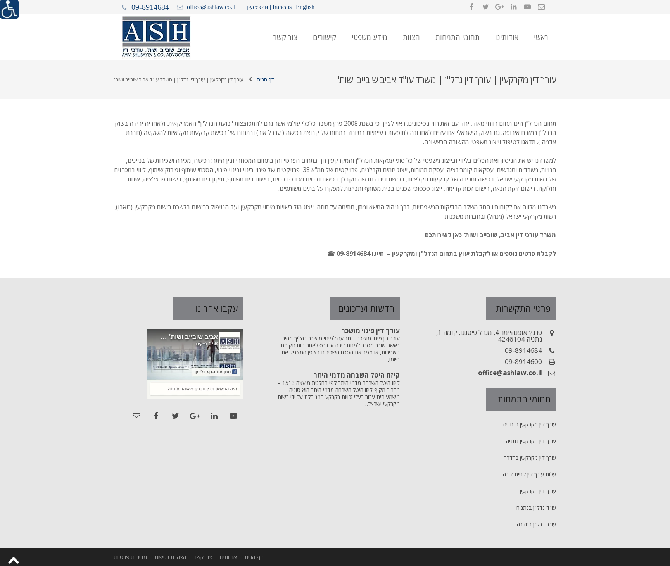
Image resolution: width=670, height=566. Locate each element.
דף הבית (265, 79)
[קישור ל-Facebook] (471, 7)
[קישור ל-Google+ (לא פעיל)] (499, 7)
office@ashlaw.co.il (211, 6)
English (305, 6)
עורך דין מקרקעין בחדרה (530, 457)
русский (257, 6)
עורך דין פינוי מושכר (370, 330)
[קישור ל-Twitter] (485, 7)
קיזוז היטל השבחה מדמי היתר (356, 375)
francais (282, 6)
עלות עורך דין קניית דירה (529, 474)
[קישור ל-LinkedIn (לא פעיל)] (513, 7)
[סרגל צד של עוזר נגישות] (9, 9)
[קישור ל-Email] (541, 7)
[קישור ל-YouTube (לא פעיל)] (527, 7)
